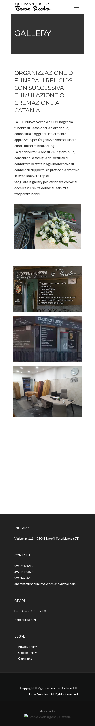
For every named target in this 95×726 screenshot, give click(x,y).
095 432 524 (23, 577)
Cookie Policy (27, 652)
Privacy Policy (27, 646)
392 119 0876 (23, 572)
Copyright (25, 658)
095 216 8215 (23, 566)
